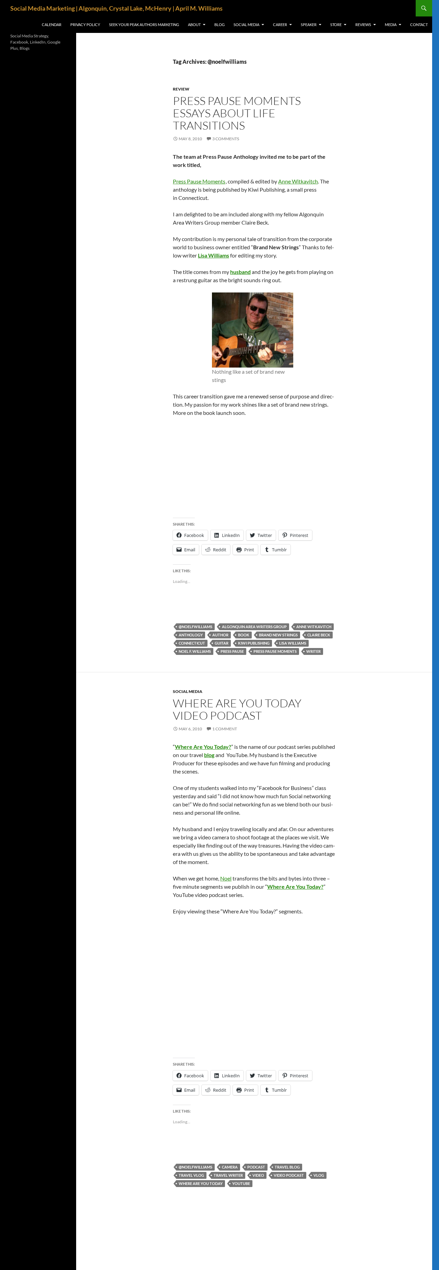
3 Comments (225, 138)
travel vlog (191, 1175)
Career (280, 24)
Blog (219, 24)
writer (313, 651)
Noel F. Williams (195, 651)
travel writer (228, 1175)
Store (336, 24)
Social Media (246, 24)
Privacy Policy (85, 24)
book (243, 635)
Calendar (51, 24)
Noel (226, 878)
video (258, 1175)
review (181, 89)
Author (220, 635)
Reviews (363, 24)
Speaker (309, 24)
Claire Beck (318, 635)
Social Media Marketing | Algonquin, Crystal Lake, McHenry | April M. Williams (116, 8)
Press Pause (232, 651)
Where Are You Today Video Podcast (237, 709)
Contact (419, 24)
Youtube (241, 1183)
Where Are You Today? (203, 746)
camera (230, 1167)
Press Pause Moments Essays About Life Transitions (237, 113)
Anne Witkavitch (298, 181)
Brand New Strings (278, 635)
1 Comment (224, 728)
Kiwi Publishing (254, 643)
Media (390, 24)
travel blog (287, 1167)
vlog (318, 1175)
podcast (256, 1167)
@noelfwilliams (195, 626)
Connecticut (192, 643)
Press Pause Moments (199, 181)
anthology (191, 635)
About (194, 24)
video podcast (289, 1175)
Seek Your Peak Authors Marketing (144, 24)
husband (240, 271)
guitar (221, 643)
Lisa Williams (213, 255)
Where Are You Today (201, 1183)
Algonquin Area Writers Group (254, 626)
